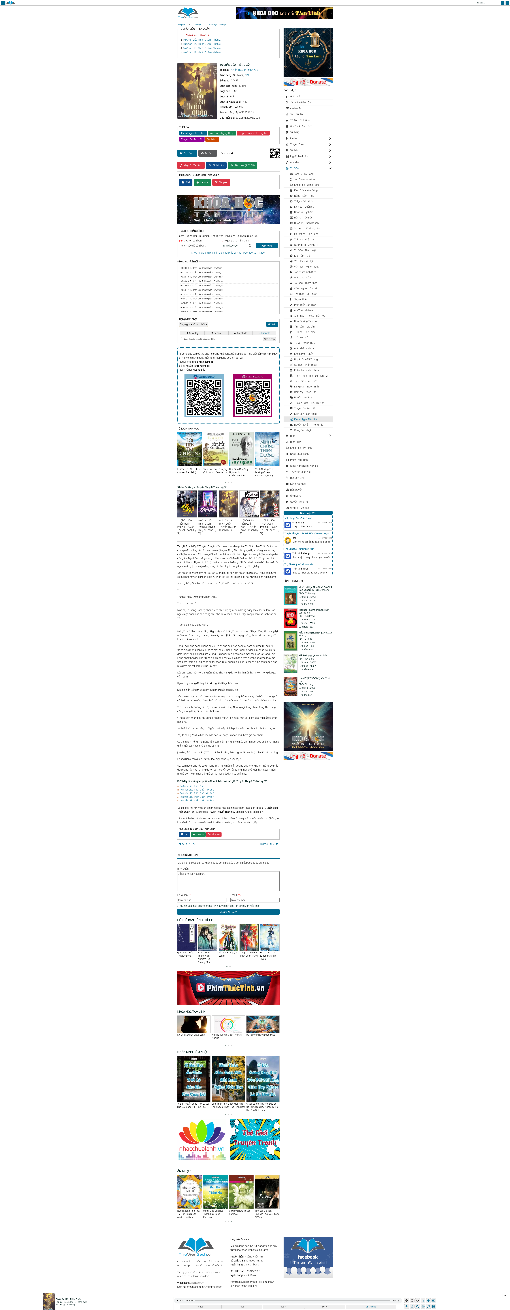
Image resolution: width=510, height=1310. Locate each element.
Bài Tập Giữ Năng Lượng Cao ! (192, 1034)
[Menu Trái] (3, 4)
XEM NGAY (267, 245)
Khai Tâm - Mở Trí (303, 255)
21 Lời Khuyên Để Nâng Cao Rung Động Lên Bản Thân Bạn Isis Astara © (227, 1037)
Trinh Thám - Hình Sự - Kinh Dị (311, 375)
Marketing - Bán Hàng (306, 234)
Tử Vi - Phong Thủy (304, 343)
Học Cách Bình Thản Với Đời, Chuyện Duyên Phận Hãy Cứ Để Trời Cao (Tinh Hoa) (228, 1106)
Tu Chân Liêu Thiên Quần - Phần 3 (202, 43)
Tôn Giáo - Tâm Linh (305, 179)
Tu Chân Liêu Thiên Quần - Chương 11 (201, 312)
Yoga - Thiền (301, 299)
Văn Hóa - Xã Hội (303, 261)
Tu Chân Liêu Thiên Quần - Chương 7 (201, 294)
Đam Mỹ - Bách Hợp (305, 392)
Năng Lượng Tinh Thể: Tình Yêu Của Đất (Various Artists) (214, 1212)
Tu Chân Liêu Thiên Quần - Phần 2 (202, 39)
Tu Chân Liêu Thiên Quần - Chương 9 (201, 303)
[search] (502, 3)
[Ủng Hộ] (308, 85)
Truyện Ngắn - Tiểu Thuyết (309, 403)
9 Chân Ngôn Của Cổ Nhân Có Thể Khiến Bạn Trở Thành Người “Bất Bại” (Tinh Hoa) (193, 1106)
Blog (292, 436)
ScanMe (225, 153)
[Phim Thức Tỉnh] (228, 1005)
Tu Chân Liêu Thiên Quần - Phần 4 (202, 48)
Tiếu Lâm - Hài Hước (305, 381)
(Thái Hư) (314, 679)
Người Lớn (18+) (303, 397)
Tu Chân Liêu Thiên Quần (196, 35)
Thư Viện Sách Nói (300, 471)
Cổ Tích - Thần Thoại (305, 364)
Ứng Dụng (295, 495)
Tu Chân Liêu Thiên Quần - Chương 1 (201, 268)
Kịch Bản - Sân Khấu (305, 413)
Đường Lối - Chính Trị (306, 244)
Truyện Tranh (297, 144)
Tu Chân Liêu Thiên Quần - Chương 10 (201, 307)
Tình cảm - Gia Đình (305, 326)
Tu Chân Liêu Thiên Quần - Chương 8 (201, 298)
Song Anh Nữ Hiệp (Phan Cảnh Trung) (207, 954)
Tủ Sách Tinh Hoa (300, 120)
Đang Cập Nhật (302, 430)
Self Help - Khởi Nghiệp (307, 228)
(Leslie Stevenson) (316, 588)
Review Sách (297, 108)
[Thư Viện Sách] (10, 4)
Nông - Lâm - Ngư (304, 195)
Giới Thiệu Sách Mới (301, 126)
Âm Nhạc (295, 162)
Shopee (223, 182)
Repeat (218, 333)
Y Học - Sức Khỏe (303, 201)
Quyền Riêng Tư (299, 501)
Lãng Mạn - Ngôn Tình (306, 386)
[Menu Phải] (507, 4)
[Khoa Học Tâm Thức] (284, 18)
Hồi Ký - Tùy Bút (303, 217)
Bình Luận (218, 165)
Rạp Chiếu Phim (299, 156)
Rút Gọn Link (297, 477)
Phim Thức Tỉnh (299, 459)
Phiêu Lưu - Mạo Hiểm (306, 370)
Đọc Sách (189, 153)
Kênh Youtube (298, 483)
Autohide (242, 333)
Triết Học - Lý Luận (304, 239)
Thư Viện (197, 25)
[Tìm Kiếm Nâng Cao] (418, 1306)
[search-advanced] (417, 1306)
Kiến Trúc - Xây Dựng (306, 190)
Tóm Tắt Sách (297, 114)
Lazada (204, 182)
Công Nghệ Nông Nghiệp (304, 465)
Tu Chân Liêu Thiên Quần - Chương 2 (201, 272)
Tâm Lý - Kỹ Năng (304, 174)
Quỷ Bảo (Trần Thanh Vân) (267, 954)
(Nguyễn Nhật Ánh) (313, 655)
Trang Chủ (181, 25)
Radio (293, 138)
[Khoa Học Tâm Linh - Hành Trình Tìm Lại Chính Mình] (308, 750)
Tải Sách (209, 153)
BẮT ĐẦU (272, 324)
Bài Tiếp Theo (267, 844)
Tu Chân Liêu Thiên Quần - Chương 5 (201, 285)
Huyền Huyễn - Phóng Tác (253, 133)
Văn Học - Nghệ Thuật (222, 133)
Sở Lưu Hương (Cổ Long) (186, 954)
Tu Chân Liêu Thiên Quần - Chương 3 (201, 277)
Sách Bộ (294, 132)
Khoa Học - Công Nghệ (307, 184)
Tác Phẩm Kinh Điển (305, 272)
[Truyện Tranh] (255, 1160)
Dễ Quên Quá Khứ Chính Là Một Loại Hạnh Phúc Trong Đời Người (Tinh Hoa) (263, 1106)
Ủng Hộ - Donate (299, 507)
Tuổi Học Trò (301, 337)
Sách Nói (212, 139)
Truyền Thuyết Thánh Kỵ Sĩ (244, 69)
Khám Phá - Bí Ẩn (303, 353)
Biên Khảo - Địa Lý (304, 348)
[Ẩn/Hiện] (505, 1295)
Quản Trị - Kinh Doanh (306, 223)
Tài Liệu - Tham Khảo (305, 283)
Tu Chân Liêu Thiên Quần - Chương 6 (201, 290)
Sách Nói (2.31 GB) (244, 165)
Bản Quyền (296, 489)
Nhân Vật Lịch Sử (303, 212)
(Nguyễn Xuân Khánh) (316, 634)
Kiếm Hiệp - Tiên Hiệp (217, 25)
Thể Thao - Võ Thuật (305, 294)
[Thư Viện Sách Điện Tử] (308, 1277)
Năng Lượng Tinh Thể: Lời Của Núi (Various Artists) (240, 1212)
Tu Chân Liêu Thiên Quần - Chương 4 (201, 281)
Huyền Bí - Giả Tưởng (306, 359)
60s (201, 1306)
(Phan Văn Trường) (314, 611)
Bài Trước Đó (189, 844)
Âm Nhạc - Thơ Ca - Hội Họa (309, 315)
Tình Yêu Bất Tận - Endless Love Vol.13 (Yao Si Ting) (189, 1212)
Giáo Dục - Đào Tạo (304, 277)
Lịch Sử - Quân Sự (304, 206)
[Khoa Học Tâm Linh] (308, 76)
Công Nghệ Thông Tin (306, 288)
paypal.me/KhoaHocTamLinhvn (256, 1281)
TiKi (188, 182)
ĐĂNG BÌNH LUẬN (228, 911)
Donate (266, 333)
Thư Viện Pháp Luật (305, 250)
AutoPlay (194, 333)
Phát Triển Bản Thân (305, 304)
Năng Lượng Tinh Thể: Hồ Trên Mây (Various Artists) (266, 1212)
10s (242, 1306)
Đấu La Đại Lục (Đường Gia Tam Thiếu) (227, 954)
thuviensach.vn (195, 1282)
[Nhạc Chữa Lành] (203, 1160)
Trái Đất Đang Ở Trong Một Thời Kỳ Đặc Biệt (262, 1036)
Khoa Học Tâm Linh (301, 448)
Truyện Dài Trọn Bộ (192, 139)
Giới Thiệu (295, 96)
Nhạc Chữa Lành (193, 165)
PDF (247, 75)
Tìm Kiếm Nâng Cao (301, 102)
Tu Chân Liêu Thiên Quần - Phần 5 (202, 52)
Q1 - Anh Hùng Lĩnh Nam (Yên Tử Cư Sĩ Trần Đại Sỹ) (248, 955)
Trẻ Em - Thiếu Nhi (304, 332)
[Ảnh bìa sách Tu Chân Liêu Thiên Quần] (197, 118)
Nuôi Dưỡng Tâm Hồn (306, 321)
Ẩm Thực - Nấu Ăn (304, 310)
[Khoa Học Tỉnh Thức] (228, 224)
